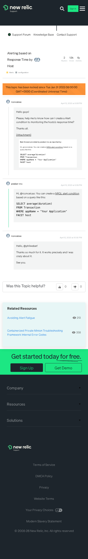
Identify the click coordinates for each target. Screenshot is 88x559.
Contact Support (67, 34)
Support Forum (21, 34)
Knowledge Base (44, 34)
